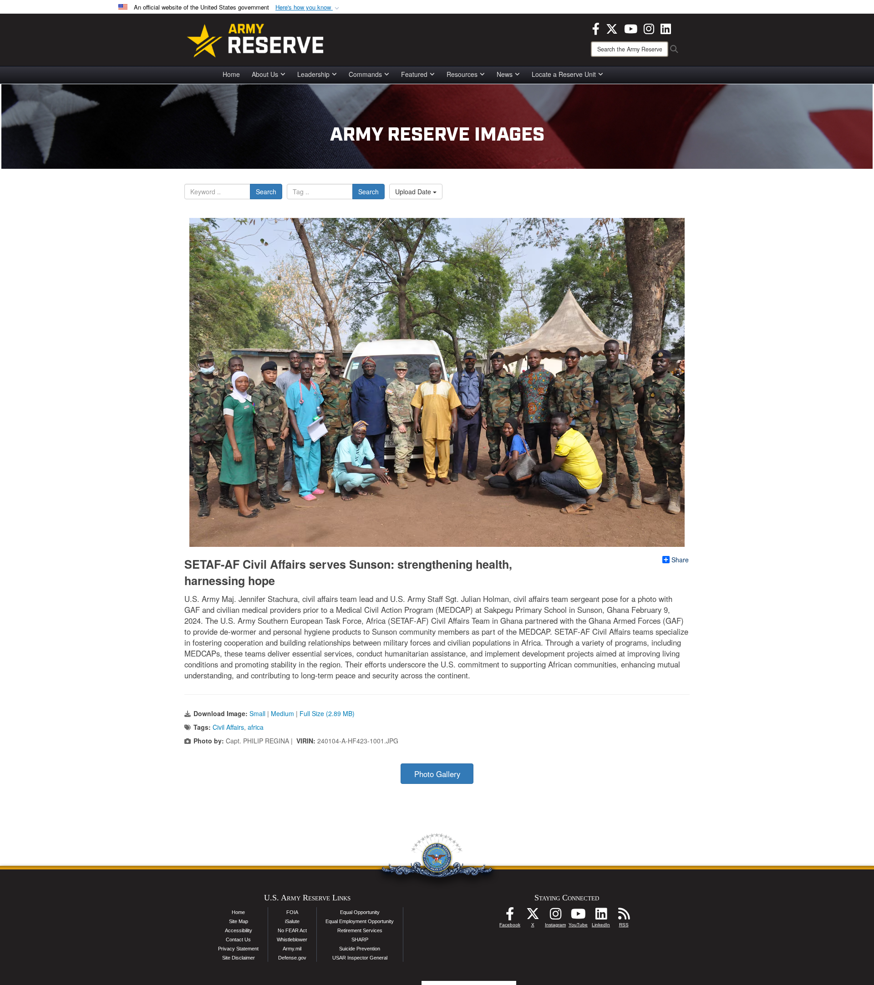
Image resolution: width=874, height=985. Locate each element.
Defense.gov (292, 957)
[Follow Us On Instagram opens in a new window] (555, 916)
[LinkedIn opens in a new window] (666, 27)
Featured (414, 74)
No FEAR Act (292, 930)
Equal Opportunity (360, 912)
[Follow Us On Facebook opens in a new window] (509, 916)
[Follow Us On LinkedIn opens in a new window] (600, 916)
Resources (462, 74)
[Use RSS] (623, 916)
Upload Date (414, 191)
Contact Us (238, 939)
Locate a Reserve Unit (564, 74)
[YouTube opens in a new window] (630, 27)
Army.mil (292, 948)
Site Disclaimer (238, 957)
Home (231, 74)
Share (680, 559)
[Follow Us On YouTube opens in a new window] (578, 916)
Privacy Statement (238, 948)
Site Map (238, 921)
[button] (308, 7)
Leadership (313, 74)
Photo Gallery (437, 773)
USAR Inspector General (359, 957)
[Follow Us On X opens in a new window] (532, 916)
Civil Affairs (228, 727)
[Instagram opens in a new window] (649, 27)
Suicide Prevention (359, 948)
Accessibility (238, 930)
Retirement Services (359, 930)
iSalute (292, 921)
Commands (365, 74)
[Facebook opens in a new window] (596, 27)
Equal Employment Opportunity (359, 921)
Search (266, 191)
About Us (265, 74)
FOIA (292, 912)
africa (256, 727)
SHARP (359, 939)
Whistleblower (292, 939)
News (505, 74)
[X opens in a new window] (612, 27)
